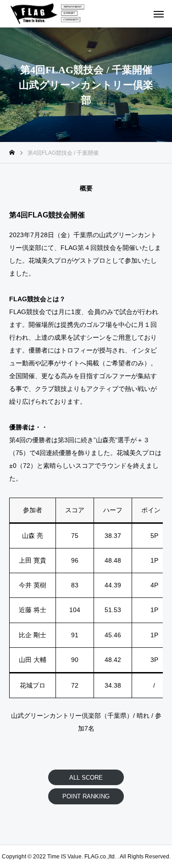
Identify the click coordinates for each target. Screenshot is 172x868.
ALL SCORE (86, 777)
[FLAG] (50, 14)
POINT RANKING (86, 796)
